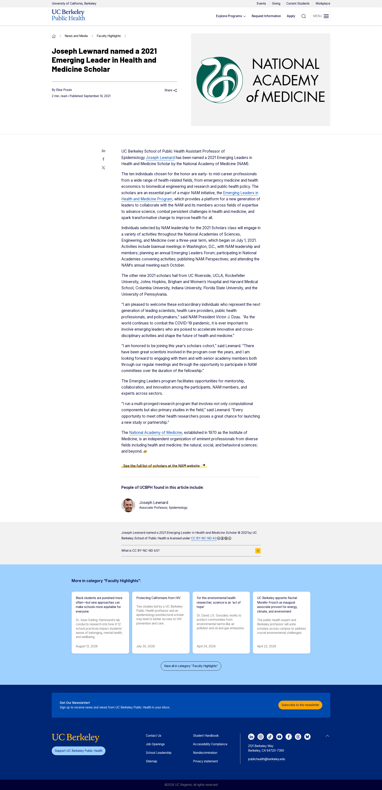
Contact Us (153, 735)
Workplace (323, 3)
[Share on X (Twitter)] (103, 168)
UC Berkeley (74, 3)
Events (261, 3)
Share (168, 90)
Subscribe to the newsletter (300, 705)
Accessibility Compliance (210, 744)
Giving (276, 3)
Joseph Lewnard (160, 157)
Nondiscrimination (205, 753)
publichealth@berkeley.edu (266, 759)
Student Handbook (206, 735)
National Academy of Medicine (155, 432)
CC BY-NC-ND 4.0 (204, 538)
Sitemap (151, 761)
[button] (231, 16)
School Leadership (159, 753)
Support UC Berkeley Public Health (78, 751)
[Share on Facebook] (103, 159)
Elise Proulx (64, 90)
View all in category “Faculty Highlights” (191, 666)
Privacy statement (205, 761)
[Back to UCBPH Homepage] (68, 16)
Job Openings (155, 744)
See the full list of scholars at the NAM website (161, 465)
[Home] (54, 36)
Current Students (298, 3)
